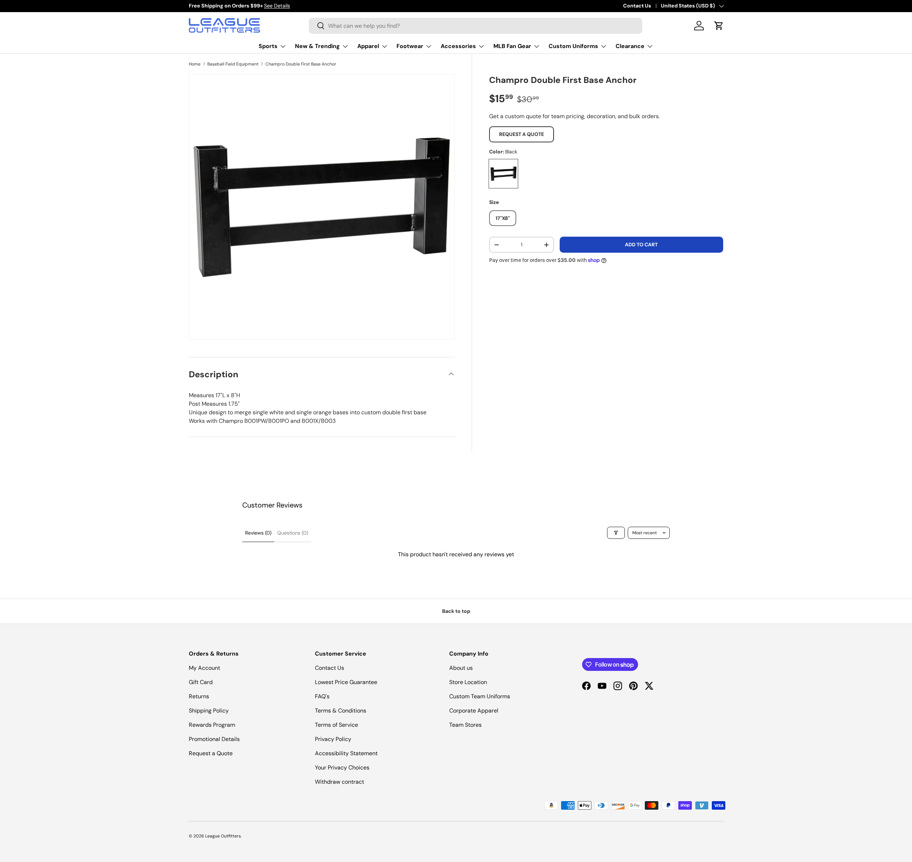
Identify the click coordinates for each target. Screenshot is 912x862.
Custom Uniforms (573, 46)
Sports (268, 46)
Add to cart (641, 244)
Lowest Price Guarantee (346, 682)
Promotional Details (214, 739)
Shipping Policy (209, 710)
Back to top (456, 611)
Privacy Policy (333, 739)
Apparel (368, 46)
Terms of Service (336, 725)
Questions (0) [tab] (292, 533)
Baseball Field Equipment (233, 64)
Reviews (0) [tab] (258, 533)
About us (461, 668)
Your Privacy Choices (342, 767)
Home (195, 64)
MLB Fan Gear (512, 46)
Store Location (468, 682)
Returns (199, 696)
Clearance (630, 46)
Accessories (458, 46)
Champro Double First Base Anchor (300, 64)
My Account (204, 668)
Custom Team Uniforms (479, 696)
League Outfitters (223, 836)
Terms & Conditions (340, 710)
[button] (719, 25)
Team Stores (465, 725)
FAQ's (322, 696)
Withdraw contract (339, 781)
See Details (277, 5)
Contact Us (637, 5)
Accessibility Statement (346, 753)
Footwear (410, 46)
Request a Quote (521, 134)
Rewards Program (212, 725)
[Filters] (616, 533)
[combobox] (475, 26)
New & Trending (317, 46)
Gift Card (201, 682)
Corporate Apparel (473, 710)
